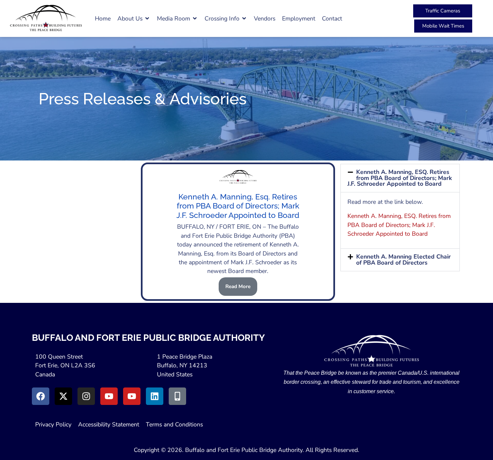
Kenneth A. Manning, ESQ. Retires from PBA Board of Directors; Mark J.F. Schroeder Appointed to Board (399, 178)
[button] (134, 18)
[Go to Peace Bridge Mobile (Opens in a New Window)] (177, 396)
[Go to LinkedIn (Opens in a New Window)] (154, 396)
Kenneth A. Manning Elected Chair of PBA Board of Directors (403, 259)
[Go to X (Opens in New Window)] (63, 396)
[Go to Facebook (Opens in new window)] (40, 396)
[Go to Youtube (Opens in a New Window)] (109, 396)
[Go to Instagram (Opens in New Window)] (86, 396)
